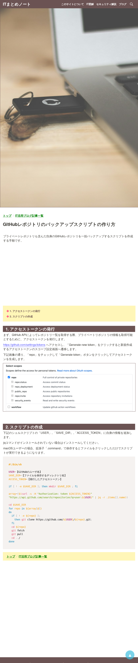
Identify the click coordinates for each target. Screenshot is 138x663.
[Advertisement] (69, 274)
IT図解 (90, 4)
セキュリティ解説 (106, 4)
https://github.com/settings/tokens (24, 345)
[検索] (131, 4)
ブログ (122, 4)
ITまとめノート (17, 4)
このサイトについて (72, 4)
